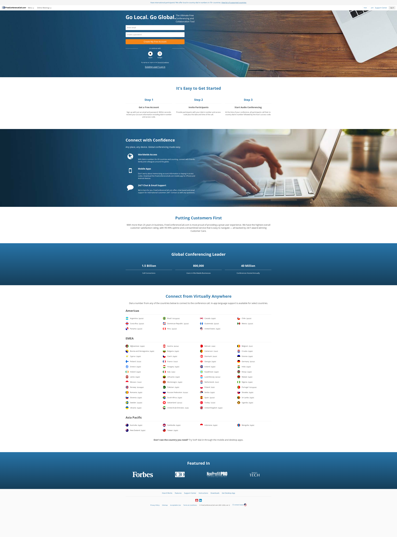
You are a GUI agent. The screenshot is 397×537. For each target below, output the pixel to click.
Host (365, 8)
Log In (392, 8)
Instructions (203, 493)
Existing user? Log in (155, 66)
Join (372, 8)
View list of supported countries (233, 2)
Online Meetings (43, 8)
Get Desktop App (228, 493)
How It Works (167, 493)
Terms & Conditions (163, 62)
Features (178, 493)
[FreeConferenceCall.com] (14, 7)
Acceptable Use (175, 505)
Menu (30, 8)
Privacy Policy (155, 505)
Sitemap (165, 505)
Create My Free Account (155, 41)
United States (239, 505)
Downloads (215, 493)
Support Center (381, 8)
